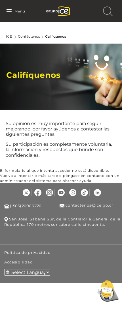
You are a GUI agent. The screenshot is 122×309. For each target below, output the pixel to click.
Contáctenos (29, 36)
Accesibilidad (18, 262)
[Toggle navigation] (9, 11)
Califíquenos (55, 36)
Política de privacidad (27, 252)
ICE (9, 36)
